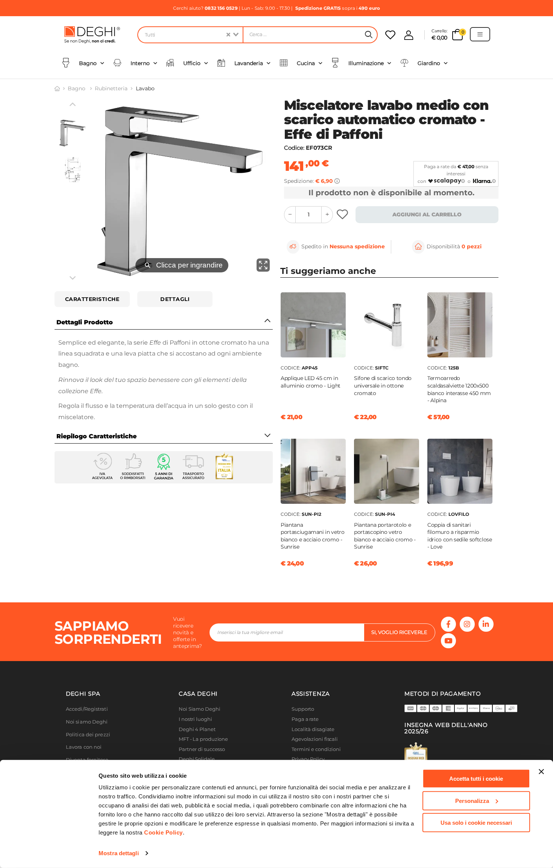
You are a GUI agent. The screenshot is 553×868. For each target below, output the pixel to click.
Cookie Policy (163, 832)
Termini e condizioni (316, 749)
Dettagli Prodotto (84, 322)
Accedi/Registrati (87, 709)
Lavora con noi (84, 747)
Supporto (303, 709)
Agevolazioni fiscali (315, 739)
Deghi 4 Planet (197, 729)
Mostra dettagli (119, 853)
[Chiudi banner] (541, 771)
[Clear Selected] (228, 35)
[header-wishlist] (390, 35)
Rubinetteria (111, 88)
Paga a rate (305, 719)
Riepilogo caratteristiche (96, 436)
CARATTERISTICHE (92, 299)
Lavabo (145, 88)
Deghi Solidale (197, 759)
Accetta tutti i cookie (476, 778)
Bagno (77, 88)
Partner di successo (202, 749)
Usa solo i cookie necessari (476, 822)
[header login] (408, 35)
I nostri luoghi (195, 719)
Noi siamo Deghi (87, 722)
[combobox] (190, 34)
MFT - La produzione (203, 739)
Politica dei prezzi (88, 734)
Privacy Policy (308, 759)
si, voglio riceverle (399, 632)
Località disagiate (313, 729)
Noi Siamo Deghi (199, 709)
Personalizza (472, 800)
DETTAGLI (175, 299)
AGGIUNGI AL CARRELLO (427, 214)
